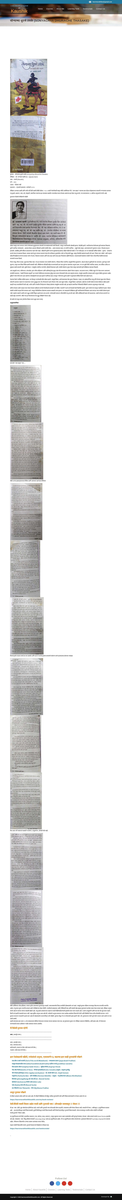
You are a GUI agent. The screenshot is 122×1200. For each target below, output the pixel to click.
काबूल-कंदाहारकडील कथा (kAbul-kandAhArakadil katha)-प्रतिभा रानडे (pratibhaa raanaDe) (42, 1064)
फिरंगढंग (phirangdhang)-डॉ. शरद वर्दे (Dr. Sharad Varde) (30, 1079)
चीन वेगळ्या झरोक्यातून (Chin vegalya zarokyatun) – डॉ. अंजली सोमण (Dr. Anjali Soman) (40, 1073)
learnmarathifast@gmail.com (102, 2)
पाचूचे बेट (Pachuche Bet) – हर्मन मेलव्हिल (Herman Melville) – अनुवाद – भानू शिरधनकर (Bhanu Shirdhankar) (47, 1076)
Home (40, 9)
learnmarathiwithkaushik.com (30, 1197)
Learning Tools (73, 9)
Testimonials (88, 9)
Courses (49, 9)
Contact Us (100, 9)
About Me (60, 9)
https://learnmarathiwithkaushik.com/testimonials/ (29, 1128)
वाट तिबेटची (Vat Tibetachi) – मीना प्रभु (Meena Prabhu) (30, 1088)
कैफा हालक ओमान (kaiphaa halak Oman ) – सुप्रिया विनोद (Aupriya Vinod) (36, 1067)
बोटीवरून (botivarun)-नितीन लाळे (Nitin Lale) (26, 1082)
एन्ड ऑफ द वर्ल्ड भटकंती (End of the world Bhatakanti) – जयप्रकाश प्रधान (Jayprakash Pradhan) (43, 1061)
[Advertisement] (61, 42)
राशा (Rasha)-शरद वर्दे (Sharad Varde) (24, 1085)
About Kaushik (39, 1190)
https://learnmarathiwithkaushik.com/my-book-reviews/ (31, 1099)
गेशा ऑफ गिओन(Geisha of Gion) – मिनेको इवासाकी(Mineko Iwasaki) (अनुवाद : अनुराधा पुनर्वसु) (41, 1070)
